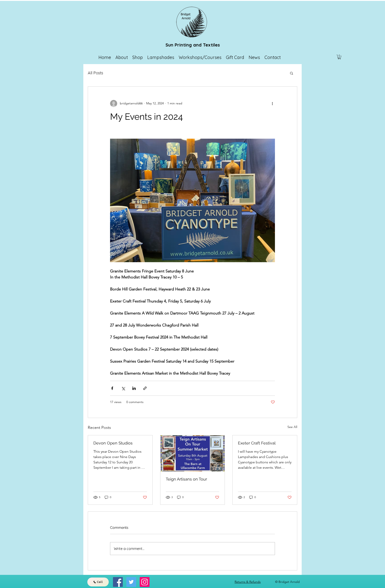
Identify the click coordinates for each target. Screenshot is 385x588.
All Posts (95, 72)
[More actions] (272, 103)
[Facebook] (118, 582)
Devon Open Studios (113, 443)
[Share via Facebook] (112, 388)
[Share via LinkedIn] (134, 388)
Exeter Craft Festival (257, 443)
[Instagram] (144, 582)
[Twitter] (131, 582)
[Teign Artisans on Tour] (192, 453)
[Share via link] (145, 388)
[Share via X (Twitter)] (123, 388)
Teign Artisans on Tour (186, 479)
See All (292, 427)
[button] (339, 57)
